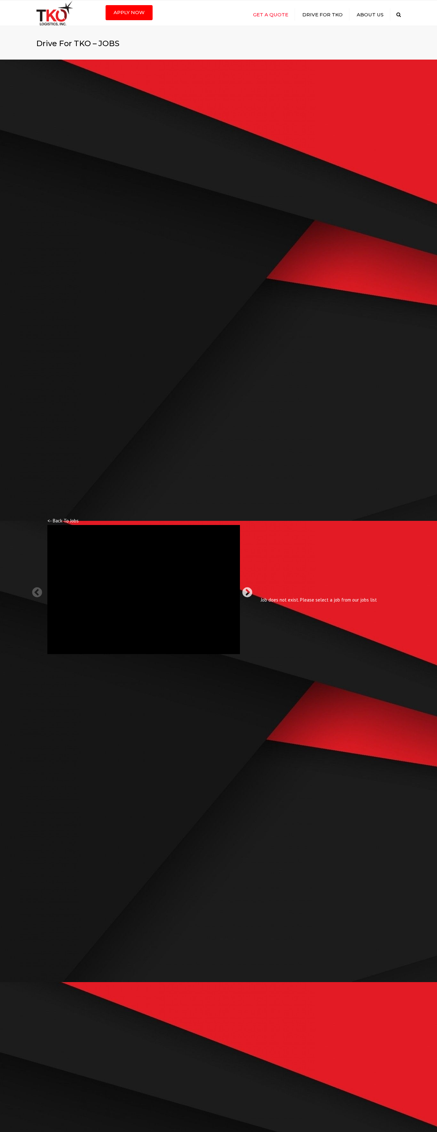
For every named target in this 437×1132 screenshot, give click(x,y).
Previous (34, 590)
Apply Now (129, 12)
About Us (370, 15)
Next (245, 590)
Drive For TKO (322, 15)
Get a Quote (270, 15)
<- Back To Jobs (63, 521)
